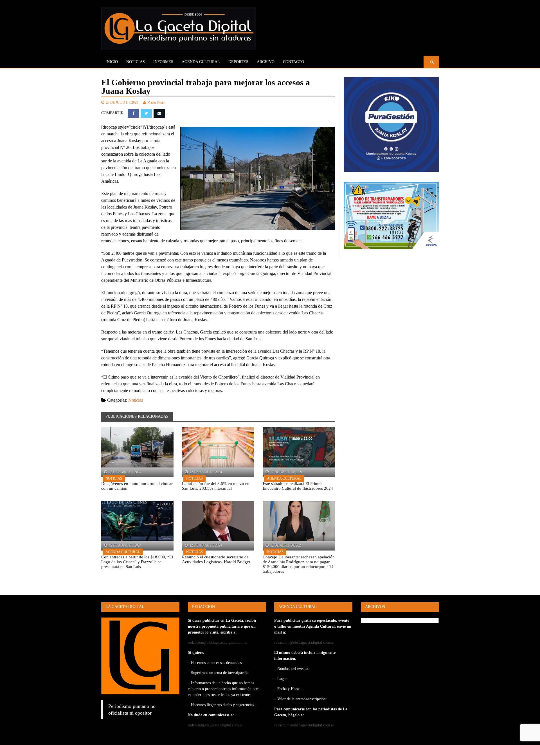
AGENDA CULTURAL (201, 62)
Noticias (135, 62)
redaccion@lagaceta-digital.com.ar (215, 725)
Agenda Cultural (284, 478)
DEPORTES (238, 62)
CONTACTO (293, 62)
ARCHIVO (265, 62)
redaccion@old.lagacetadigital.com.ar (218, 642)
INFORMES (163, 62)
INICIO (111, 62)
